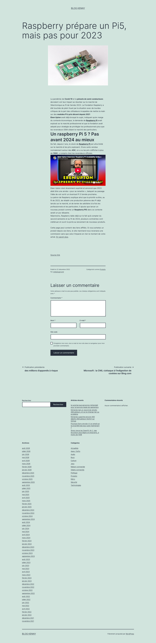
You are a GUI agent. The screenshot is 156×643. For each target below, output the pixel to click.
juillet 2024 (26, 525)
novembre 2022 (28, 587)
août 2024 (26, 522)
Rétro (73, 479)
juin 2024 (25, 528)
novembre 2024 (28, 513)
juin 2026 (25, 454)
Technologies (76, 485)
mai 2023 (25, 569)
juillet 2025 (26, 488)
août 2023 (26, 559)
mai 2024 (25, 532)
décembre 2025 (28, 473)
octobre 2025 (27, 479)
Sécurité (74, 482)
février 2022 (26, 612)
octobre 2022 (27, 590)
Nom (52, 320)
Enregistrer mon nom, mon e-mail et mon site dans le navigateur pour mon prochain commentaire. (79, 344)
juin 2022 (25, 603)
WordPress (130, 634)
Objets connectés (77, 470)
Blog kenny (78, 8)
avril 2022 (26, 609)
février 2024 (27, 541)
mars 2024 (26, 538)
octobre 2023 (27, 553)
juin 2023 (25, 566)
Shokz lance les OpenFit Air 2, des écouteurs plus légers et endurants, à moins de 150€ (85, 433)
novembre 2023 (28, 550)
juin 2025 (25, 491)
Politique (74, 473)
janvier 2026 (27, 470)
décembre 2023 (28, 547)
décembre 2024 (28, 510)
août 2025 (26, 485)
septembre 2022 (28, 593)
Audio (73, 454)
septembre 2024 (28, 519)
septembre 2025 (28, 482)
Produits (103, 269)
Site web (53, 332)
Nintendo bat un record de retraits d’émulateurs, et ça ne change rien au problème (85, 412)
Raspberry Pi (91, 120)
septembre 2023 (28, 556)
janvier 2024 (27, 544)
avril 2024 (26, 535)
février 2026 (26, 467)
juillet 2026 (26, 451)
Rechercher (26, 400)
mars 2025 (26, 501)
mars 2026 (26, 464)
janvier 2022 (27, 615)
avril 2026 (26, 461)
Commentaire (56, 298)
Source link (55, 255)
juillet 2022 (26, 599)
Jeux (72, 464)
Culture (73, 461)
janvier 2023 (27, 581)
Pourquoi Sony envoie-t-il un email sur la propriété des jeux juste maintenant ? (85, 426)
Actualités (74, 448)
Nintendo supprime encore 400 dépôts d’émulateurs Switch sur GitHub (83, 419)
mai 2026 (25, 457)
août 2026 (26, 448)
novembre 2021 (28, 621)
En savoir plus (62, 237)
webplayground (58, 272)
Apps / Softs (75, 451)
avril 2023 (26, 572)
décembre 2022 (28, 584)
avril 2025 (26, 498)
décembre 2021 (28, 618)
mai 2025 (25, 495)
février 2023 (26, 578)
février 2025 (26, 504)
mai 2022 (25, 606)
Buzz (73, 457)
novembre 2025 (28, 476)
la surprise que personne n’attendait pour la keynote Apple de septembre (84, 406)
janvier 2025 (27, 507)
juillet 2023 (26, 562)
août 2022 (26, 596)
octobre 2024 (27, 516)
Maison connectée (78, 467)
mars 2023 (26, 575)
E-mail (83, 320)
